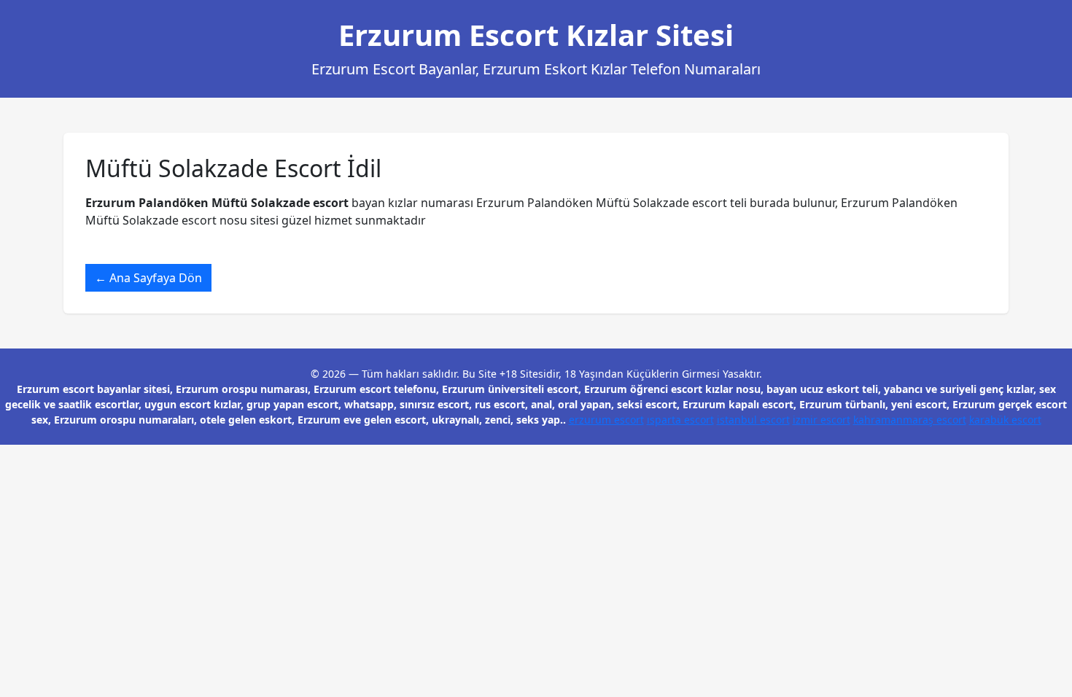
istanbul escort (753, 420)
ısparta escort (680, 420)
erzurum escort (606, 420)
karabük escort (1005, 420)
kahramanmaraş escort (909, 420)
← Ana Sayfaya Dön (148, 278)
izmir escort (821, 420)
